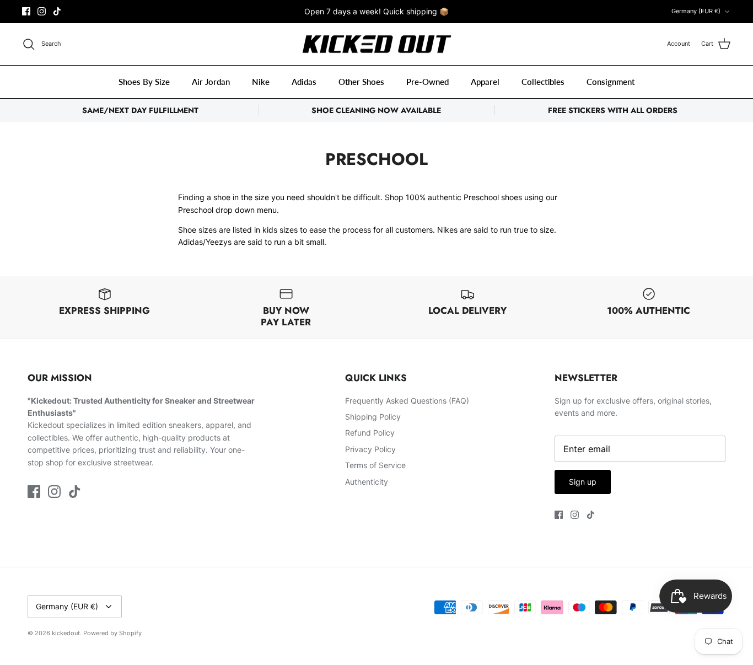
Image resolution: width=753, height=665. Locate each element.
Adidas (304, 82)
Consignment (610, 82)
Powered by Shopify (112, 633)
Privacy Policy (370, 449)
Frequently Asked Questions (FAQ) (407, 400)
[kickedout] (377, 44)
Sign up (582, 481)
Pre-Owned (427, 82)
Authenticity (366, 481)
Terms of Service (375, 465)
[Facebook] (26, 11)
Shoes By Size (144, 82)
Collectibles (542, 82)
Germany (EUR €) (695, 11)
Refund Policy (370, 432)
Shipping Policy (373, 416)
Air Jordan (211, 82)
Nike (261, 82)
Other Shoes (361, 82)
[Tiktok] (57, 11)
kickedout (66, 633)
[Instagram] (41, 11)
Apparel (485, 82)
